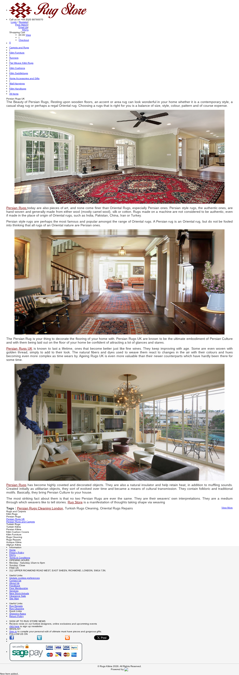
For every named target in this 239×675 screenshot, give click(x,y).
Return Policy (16, 616)
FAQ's (25, 29)
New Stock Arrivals (19, 593)
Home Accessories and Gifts (24, 78)
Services (13, 591)
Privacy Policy (16, 552)
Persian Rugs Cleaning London (40, 508)
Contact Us (15, 580)
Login (14, 22)
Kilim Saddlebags (18, 73)
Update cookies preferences (24, 578)
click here (14, 626)
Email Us (23, 27)
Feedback (14, 585)
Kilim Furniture (17, 52)
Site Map (14, 598)
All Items (13, 93)
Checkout (24, 40)
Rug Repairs (16, 606)
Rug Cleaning (16, 608)
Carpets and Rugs (19, 47)
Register (23, 22)
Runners (13, 58)
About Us (14, 583)
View (28, 35)
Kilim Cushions (17, 68)
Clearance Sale (17, 596)
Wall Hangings (17, 83)
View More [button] (227, 507)
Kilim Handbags (17, 88)
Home (12, 550)
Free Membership (18, 588)
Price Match (21, 24)
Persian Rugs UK (15, 519)
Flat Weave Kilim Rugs (21, 63)
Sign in (13, 631)
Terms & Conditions (19, 557)
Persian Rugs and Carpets (20, 521)
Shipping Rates (17, 613)
